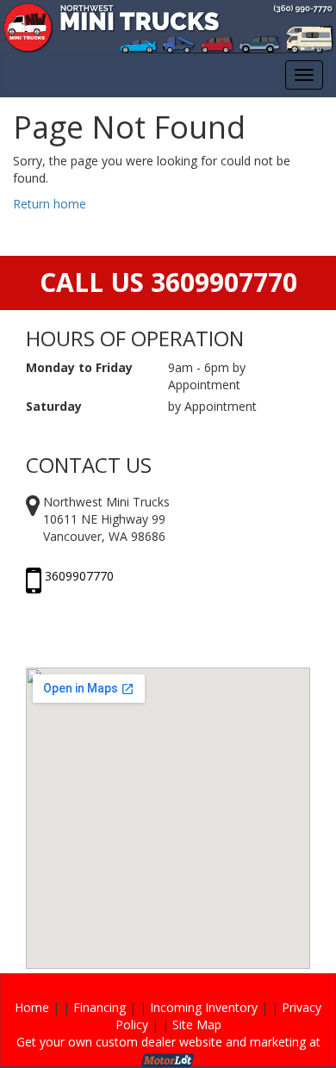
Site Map (196, 1024)
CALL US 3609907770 (168, 282)
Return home (49, 204)
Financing (99, 1007)
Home (32, 1007)
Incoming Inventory (204, 1007)
